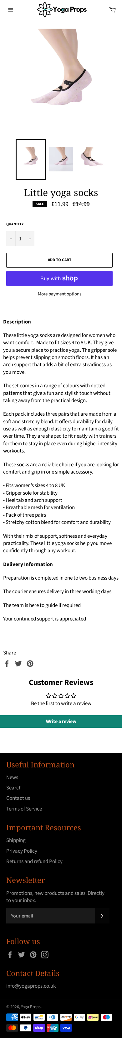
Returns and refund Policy (34, 861)
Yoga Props (31, 1007)
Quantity (14, 224)
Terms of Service (24, 809)
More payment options (59, 294)
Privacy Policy (21, 851)
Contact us (18, 798)
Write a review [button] (61, 721)
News (12, 777)
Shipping (16, 840)
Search (14, 788)
